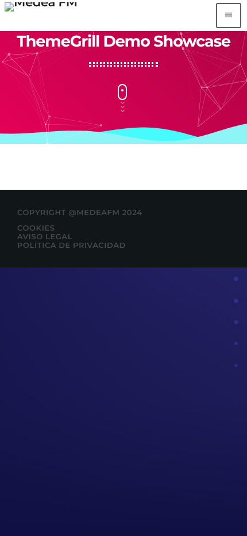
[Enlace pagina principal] (41, 15)
